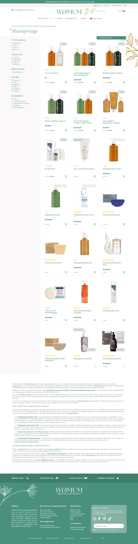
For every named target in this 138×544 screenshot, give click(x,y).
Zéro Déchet (18, 107)
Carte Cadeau (116, 5)
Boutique (21, 26)
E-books (106, 5)
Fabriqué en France (21, 103)
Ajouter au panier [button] (66, 82)
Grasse (16, 64)
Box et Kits (43, 18)
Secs (15, 49)
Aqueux (16, 80)
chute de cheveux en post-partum (26, 442)
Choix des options (124, 366)
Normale (17, 60)
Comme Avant (17, 386)
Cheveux (29, 26)
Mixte (16, 62)
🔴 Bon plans (96, 18)
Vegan (16, 105)
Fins (15, 45)
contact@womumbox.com (24, 10)
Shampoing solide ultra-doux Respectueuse (33, 432)
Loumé (83, 18)
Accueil (14, 26)
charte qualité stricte (56, 449)
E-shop (58, 18)
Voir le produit (95, 366)
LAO (100, 384)
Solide (16, 91)
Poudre (16, 89)
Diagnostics (96, 5)
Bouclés (16, 43)
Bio (15, 99)
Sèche (16, 58)
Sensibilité (17, 72)
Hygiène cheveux (39, 26)
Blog (125, 5)
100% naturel (19, 101)
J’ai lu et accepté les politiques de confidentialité (106, 530)
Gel (15, 82)
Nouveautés (71, 18)
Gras (15, 47)
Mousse (16, 84)
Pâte (15, 87)
